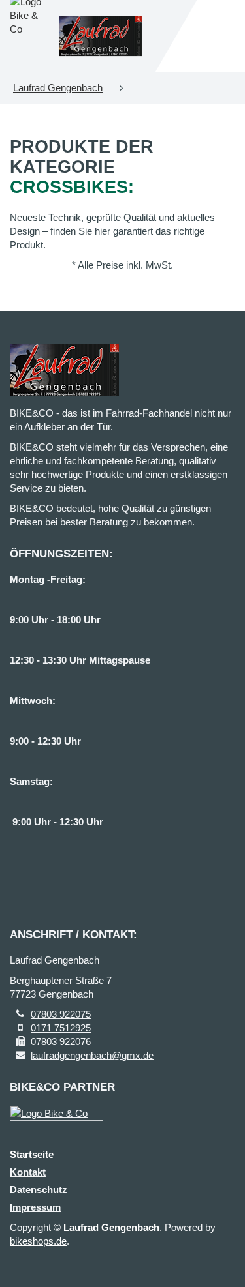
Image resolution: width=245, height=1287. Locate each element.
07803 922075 (61, 1014)
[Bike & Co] (56, 1113)
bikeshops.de (38, 1241)
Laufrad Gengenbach (58, 87)
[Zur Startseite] (100, 36)
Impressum (35, 1207)
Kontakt (28, 1171)
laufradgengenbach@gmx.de (92, 1055)
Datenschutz (38, 1189)
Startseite (32, 1154)
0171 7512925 (61, 1027)
